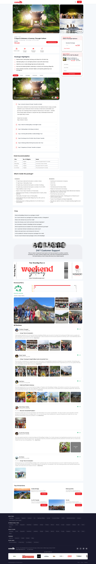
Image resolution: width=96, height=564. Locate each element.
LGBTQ (63, 518)
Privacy (82, 562)
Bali (78, 524)
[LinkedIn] (83, 548)
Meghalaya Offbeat (41, 518)
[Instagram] (80, 548)
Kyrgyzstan (22, 524)
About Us (11, 538)
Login (79, 2)
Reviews (27, 538)
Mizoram (79, 518)
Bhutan (57, 524)
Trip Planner (36, 542)
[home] (18, 2)
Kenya (10, 526)
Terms (79, 562)
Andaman (29, 518)
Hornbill (48, 518)
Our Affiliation (29, 542)
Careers (22, 538)
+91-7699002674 (30, 549)
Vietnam (52, 524)
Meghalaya (11, 518)
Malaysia (74, 524)
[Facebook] (77, 548)
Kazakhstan (29, 524)
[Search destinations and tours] (75, 2)
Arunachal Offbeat (55, 518)
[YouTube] (86, 548)
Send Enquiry (72, 73)
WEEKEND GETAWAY (71, 518)
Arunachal (18, 518)
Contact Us (17, 538)
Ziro (34, 518)
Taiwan (83, 524)
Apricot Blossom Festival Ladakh (15, 520)
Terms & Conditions (12, 542)
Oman (16, 524)
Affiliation (86, 562)
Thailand (47, 524)
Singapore (68, 524)
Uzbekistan (36, 524)
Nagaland (23, 518)
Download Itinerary (52, 42)
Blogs (33, 538)
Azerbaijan (11, 524)
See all (80, 31)
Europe (62, 524)
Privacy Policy (21, 542)
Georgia (41, 524)
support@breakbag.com (20, 549)
